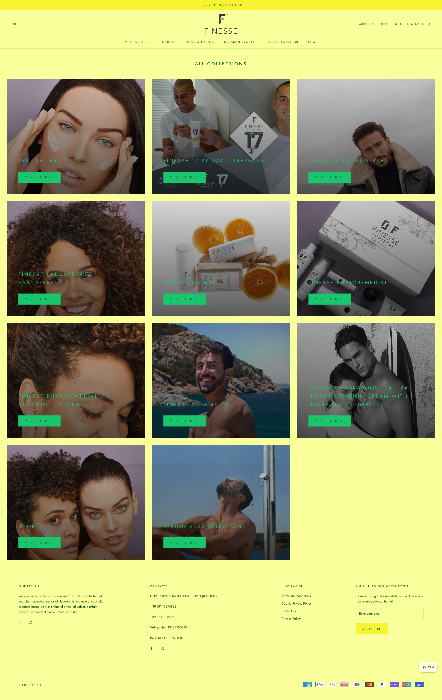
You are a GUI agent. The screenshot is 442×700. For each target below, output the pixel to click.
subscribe (371, 629)
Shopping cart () (412, 24)
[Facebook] (20, 622)
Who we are (136, 42)
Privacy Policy (291, 618)
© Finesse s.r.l (31, 685)
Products (167, 42)
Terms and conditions (296, 595)
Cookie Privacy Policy (296, 603)
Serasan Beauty (239, 42)
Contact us (289, 611)
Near (384, 24)
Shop (313, 42)
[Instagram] (30, 622)
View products (39, 177)
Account (366, 24)
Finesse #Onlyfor (281, 42)
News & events (200, 42)
